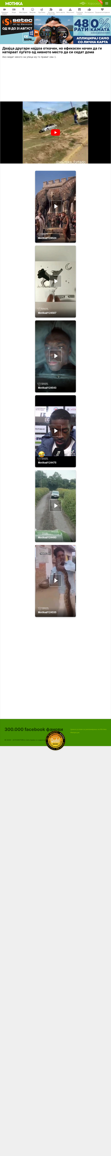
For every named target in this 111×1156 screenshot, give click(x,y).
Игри (14, 12)
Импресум (74, 732)
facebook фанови (33, 729)
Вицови (33, 12)
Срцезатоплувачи (102, 12)
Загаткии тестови (51, 13)
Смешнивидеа (4, 13)
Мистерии (23, 12)
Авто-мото (60, 12)
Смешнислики (79, 13)
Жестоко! (70, 12)
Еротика (41, 12)
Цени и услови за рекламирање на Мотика (88, 729)
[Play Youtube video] (55, 132)
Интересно (89, 12)
